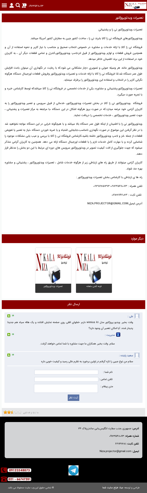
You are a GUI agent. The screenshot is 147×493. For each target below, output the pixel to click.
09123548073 (36, 6)
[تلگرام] (73, 470)
